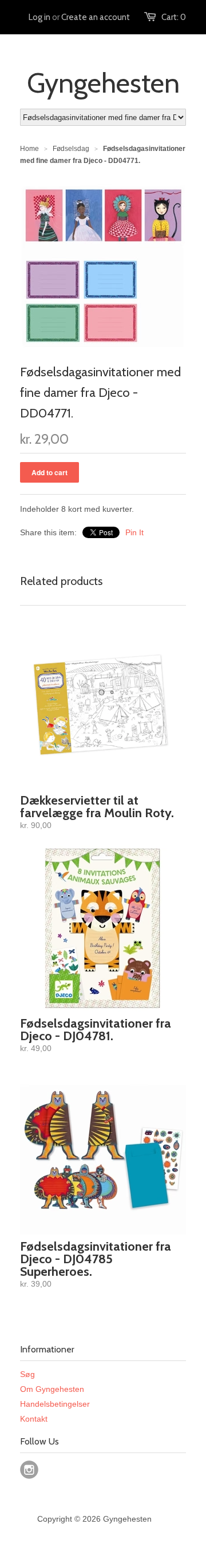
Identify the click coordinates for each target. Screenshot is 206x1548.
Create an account (95, 17)
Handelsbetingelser (55, 1403)
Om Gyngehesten (52, 1389)
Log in (39, 17)
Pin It (134, 532)
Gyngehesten (103, 83)
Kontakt (33, 1418)
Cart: (173, 17)
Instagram (29, 1470)
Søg (27, 1374)
